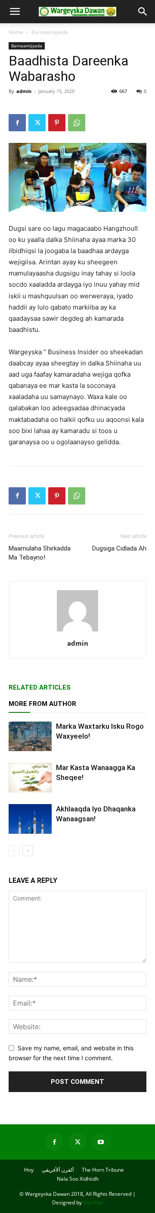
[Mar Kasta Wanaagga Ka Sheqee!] (30, 777)
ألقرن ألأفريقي (58, 1169)
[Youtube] (100, 1142)
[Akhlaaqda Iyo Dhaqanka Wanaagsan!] (30, 819)
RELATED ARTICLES (40, 687)
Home (16, 32)
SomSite (93, 1202)
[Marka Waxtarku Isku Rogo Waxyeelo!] (30, 736)
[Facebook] (17, 122)
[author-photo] (77, 631)
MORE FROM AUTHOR (42, 704)
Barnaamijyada (49, 32)
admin (23, 91)
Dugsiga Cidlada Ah (119, 548)
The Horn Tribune (103, 1169)
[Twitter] (37, 122)
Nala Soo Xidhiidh (78, 1178)
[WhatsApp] (76, 122)
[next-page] (27, 850)
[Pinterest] (56, 122)
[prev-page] (14, 850)
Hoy (29, 1169)
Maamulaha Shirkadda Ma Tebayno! (40, 553)
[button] (14, 11)
